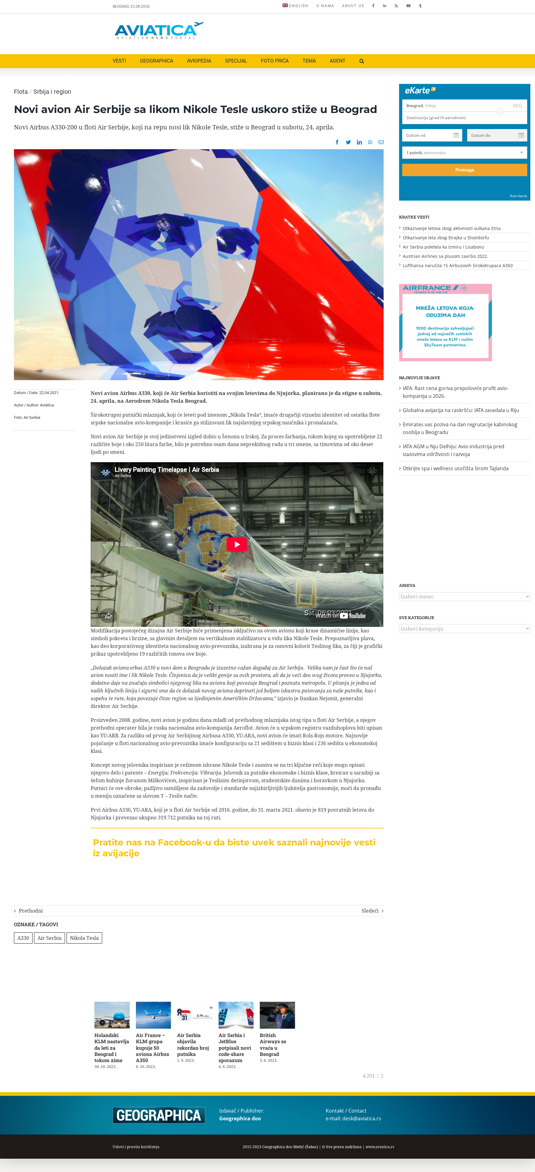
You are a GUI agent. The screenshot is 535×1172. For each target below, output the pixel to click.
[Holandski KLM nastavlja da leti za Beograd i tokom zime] (112, 1005)
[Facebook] (337, 142)
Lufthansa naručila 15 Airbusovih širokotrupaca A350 (458, 265)
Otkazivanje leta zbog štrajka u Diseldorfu (446, 238)
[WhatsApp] (370, 142)
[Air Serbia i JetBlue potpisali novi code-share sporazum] (241, 1005)
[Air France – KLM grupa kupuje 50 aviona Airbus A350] (155, 1005)
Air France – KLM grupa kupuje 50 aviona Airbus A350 (154, 1049)
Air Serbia (49, 938)
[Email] (381, 142)
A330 (23, 938)
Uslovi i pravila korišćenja (136, 1148)
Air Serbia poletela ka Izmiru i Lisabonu (443, 247)
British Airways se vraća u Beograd (279, 1045)
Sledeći (370, 910)
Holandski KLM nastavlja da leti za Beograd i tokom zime (111, 1049)
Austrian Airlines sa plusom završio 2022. (445, 256)
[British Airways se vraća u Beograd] (284, 1005)
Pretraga (464, 169)
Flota (21, 91)
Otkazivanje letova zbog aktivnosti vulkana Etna (452, 228)
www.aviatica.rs (380, 1148)
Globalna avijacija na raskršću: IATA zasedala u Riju (461, 410)
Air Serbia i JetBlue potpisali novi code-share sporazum (239, 1049)
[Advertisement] (310, 32)
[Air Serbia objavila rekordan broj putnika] (198, 1005)
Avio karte (518, 195)
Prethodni (31, 910)
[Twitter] (348, 142)
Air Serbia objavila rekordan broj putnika (196, 1045)
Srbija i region (52, 91)
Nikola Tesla (84, 938)
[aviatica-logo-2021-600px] (159, 22)
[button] (361, 61)
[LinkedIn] (359, 142)
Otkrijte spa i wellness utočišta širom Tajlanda (456, 468)
